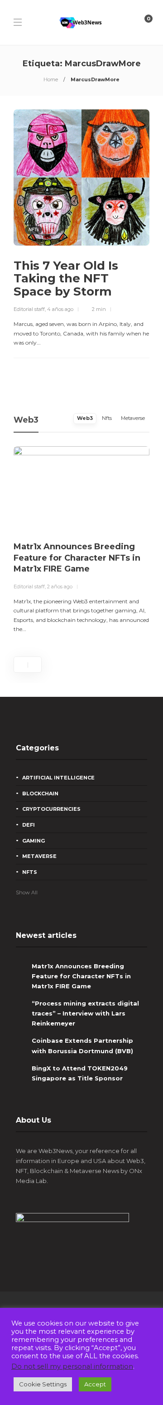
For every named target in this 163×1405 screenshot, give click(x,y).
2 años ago (59, 586)
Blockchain (40, 793)
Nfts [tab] (107, 418)
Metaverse (39, 856)
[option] (81, 540)
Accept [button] (95, 1384)
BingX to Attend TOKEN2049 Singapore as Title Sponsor (80, 1073)
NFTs (33, 229)
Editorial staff (29, 309)
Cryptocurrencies (51, 809)
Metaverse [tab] (133, 418)
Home (50, 79)
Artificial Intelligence (58, 777)
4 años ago (60, 309)
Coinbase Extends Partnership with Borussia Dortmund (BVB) (82, 1045)
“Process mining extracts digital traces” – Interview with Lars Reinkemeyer (85, 1013)
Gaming (33, 841)
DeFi (28, 825)
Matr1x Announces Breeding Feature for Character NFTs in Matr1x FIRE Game (81, 976)
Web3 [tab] (85, 418)
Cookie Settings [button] (43, 1384)
